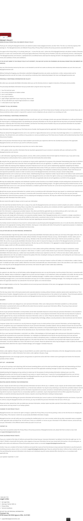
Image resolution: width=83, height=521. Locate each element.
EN (4, 37)
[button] (5, 35)
